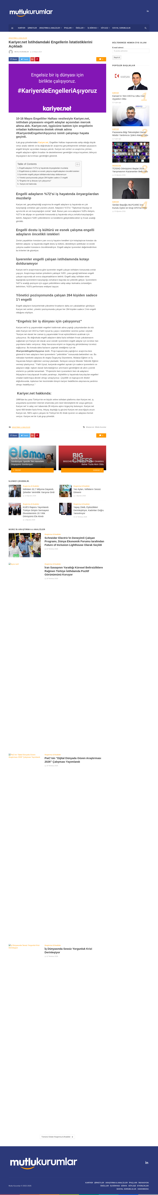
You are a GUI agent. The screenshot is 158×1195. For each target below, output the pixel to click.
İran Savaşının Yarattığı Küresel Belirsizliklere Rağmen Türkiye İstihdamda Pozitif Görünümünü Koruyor (74, 571)
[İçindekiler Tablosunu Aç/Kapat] (76, 164)
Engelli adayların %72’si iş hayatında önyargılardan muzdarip (43, 168)
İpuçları (68, 28)
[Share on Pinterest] (37, 59)
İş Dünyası (92, 28)
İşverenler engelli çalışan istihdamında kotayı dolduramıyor (42, 174)
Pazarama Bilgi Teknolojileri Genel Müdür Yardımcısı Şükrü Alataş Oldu (130, 134)
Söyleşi (104, 28)
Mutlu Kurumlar (21, 52)
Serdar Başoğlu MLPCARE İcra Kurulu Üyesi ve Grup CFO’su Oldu (129, 206)
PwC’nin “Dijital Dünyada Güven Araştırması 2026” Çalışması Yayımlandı (73, 760)
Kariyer (21, 28)
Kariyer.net (43, 142)
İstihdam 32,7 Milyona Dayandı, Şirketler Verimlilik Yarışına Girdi (38, 491)
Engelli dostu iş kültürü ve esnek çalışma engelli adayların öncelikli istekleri (49, 171)
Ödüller (79, 28)
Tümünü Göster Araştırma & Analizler (55, 1137)
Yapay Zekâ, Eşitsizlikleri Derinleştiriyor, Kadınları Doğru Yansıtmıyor (88, 510)
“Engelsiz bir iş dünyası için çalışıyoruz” (35, 181)
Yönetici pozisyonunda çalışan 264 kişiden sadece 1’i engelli (43, 178)
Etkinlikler (143, 1186)
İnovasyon (116, 165)
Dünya (124, 1186)
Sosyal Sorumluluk (121, 28)
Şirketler (32, 28)
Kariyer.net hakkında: (28, 184)
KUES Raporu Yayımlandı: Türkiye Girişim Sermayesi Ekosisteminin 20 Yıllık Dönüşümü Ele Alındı (36, 512)
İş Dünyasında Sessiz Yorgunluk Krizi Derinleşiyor (68, 950)
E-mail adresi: (118, 47)
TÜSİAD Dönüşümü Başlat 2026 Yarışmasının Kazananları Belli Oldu (130, 170)
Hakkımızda (143, 1189)
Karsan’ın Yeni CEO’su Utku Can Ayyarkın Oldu (128, 97)
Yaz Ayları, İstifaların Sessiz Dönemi (87, 491)
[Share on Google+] (32, 59)
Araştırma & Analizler (49, 28)
